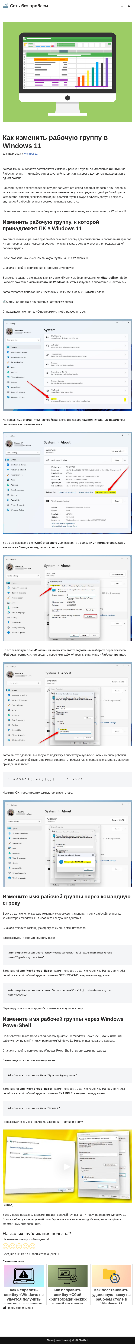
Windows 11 (31, 153)
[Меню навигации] (122, 6)
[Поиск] (129, 6)
